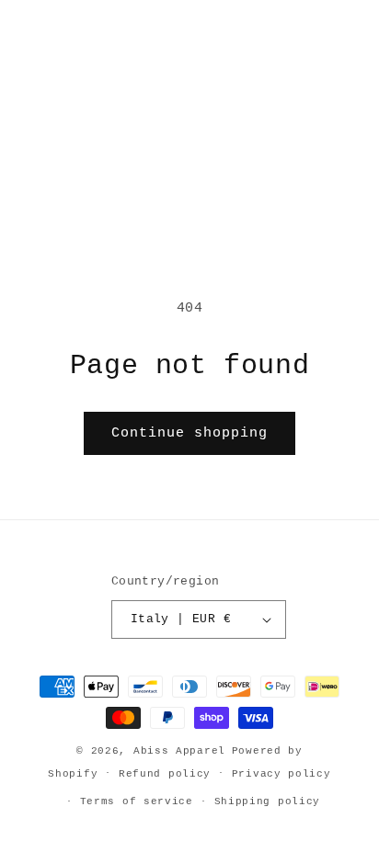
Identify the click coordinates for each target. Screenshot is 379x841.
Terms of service (136, 801)
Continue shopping (189, 433)
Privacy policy (281, 773)
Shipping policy (267, 801)
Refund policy (165, 773)
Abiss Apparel (179, 750)
